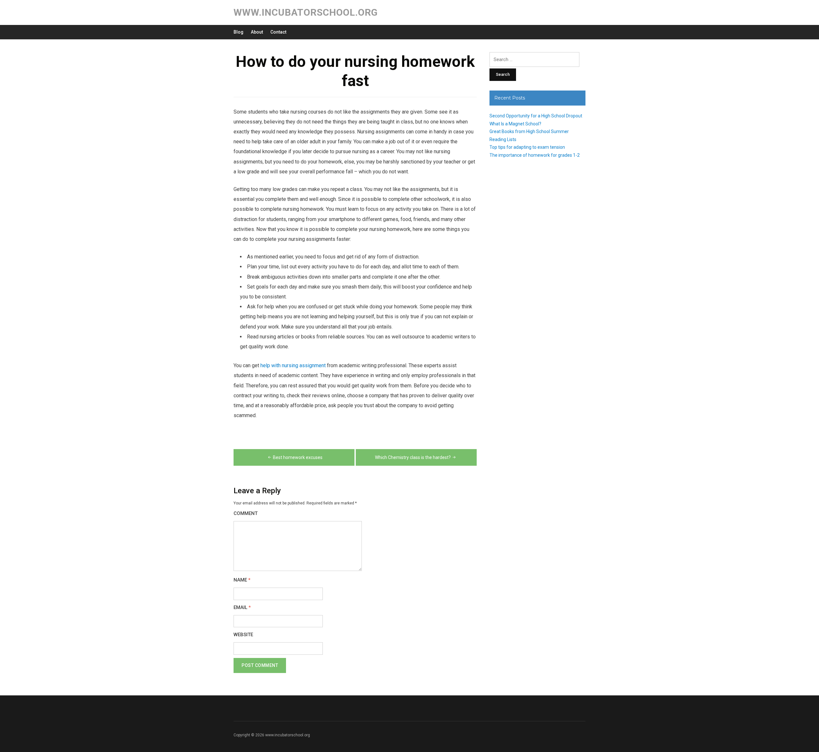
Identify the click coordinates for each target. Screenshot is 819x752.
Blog (238, 32)
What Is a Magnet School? (515, 123)
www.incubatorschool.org (306, 12)
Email (242, 607)
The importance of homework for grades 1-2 (534, 155)
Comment (246, 513)
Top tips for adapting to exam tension (527, 147)
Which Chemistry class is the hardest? (413, 457)
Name (242, 580)
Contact (278, 32)
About (257, 32)
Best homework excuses (297, 457)
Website (243, 634)
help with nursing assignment (293, 365)
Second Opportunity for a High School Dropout (535, 115)
